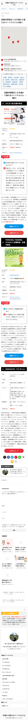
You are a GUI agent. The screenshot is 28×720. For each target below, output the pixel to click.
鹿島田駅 (15, 82)
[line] (19, 457)
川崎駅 (5, 77)
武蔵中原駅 (6, 84)
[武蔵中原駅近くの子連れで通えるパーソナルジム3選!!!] (12, 457)
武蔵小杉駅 (14, 80)
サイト (3, 518)
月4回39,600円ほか (14, 275)
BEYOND (4, 679)
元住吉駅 (16, 77)
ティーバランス (6, 672)
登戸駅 (21, 84)
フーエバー (5, 692)
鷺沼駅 (10, 77)
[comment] (12, 461)
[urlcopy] (15, 461)
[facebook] (8, 457)
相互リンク (5, 706)
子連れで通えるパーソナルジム (14, 4)
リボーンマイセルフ (7, 699)
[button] (13, 42)
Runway (4, 695)
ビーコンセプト (6, 665)
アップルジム (5, 662)
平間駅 (21, 82)
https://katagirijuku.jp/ (16, 152)
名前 (3, 505)
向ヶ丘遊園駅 (7, 86)
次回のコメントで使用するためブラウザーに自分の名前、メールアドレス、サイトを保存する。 (13, 525)
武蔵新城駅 (14, 84)
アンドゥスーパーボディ (8, 682)
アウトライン (5, 685)
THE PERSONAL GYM (8, 675)
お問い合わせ (13, 620)
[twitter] (4, 457)
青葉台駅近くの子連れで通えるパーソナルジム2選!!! (7, 582)
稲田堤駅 (8, 82)
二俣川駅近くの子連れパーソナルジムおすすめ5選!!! (7, 549)
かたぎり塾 (5, 659)
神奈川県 (4, 480)
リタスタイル (5, 689)
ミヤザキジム (5, 669)
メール (4, 512)
